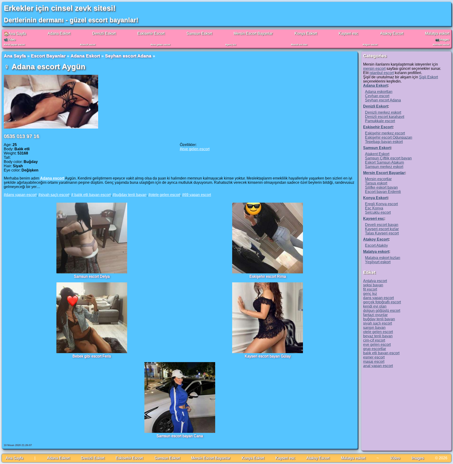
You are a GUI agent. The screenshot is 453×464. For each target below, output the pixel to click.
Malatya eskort (437, 33)
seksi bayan (373, 285)
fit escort (370, 289)
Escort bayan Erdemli (383, 192)
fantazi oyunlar (375, 315)
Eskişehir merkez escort (385, 133)
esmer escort (374, 357)
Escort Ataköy (376, 245)
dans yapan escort (21, 195)
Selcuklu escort (378, 212)
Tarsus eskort (376, 183)
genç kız (231, 44)
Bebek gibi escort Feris (91, 356)
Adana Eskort (59, 33)
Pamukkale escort (380, 121)
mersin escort (374, 69)
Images (417, 458)
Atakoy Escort (391, 33)
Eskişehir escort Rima (267, 276)
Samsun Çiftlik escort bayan (388, 158)
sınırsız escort (441, 44)
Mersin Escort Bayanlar (253, 33)
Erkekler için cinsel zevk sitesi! (60, 8)
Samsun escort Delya (92, 276)
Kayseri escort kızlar (382, 229)
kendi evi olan (299, 44)
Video (395, 458)
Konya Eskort (305, 33)
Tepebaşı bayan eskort (384, 142)
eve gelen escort (161, 44)
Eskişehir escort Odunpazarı (388, 137)
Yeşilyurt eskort (377, 262)
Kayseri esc (348, 33)
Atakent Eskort (377, 154)
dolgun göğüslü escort (381, 311)
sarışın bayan (374, 328)
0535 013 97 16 (21, 136)
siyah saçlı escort (55, 195)
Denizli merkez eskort (383, 112)
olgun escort (371, 44)
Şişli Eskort (428, 77)
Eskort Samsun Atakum (384, 162)
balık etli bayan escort (92, 195)
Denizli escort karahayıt (384, 117)
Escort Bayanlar (48, 55)
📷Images (442, 39)
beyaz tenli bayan (378, 336)
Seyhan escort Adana (128, 55)
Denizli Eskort (104, 33)
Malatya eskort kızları (382, 258)
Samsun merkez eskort (384, 167)
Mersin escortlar (378, 179)
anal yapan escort (15, 44)
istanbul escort (381, 73)
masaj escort (373, 361)
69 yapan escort (197, 195)
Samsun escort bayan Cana (179, 436)
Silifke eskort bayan (381, 187)
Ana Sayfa (15, 55)
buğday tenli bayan (131, 195)
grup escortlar (374, 349)
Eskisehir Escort (150, 33)
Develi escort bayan (381, 225)
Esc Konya (374, 208)
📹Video (9, 39)
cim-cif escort (88, 44)
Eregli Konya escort (381, 204)
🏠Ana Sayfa (15, 34)
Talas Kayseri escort (382, 233)
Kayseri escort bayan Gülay (268, 356)
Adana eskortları (378, 92)
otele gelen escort (165, 195)
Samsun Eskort (199, 33)
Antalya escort (375, 281)
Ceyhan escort (377, 96)
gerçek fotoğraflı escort (382, 302)
